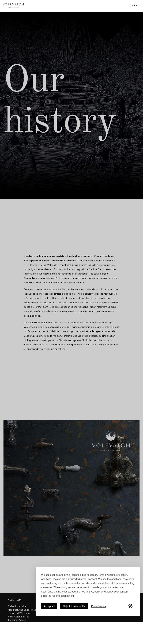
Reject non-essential (74, 606)
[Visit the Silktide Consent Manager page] (130, 606)
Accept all (49, 606)
